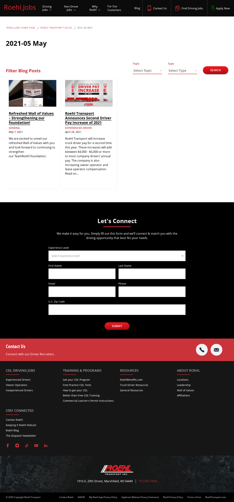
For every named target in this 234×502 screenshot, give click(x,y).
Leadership (184, 385)
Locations (182, 379)
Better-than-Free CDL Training (81, 395)
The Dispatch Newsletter (21, 435)
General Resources (131, 390)
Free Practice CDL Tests (77, 385)
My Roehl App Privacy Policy (103, 497)
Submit (117, 326)
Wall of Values (185, 390)
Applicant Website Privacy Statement (140, 497)
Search (215, 70)
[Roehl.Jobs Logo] (20, 12)
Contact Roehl (14, 419)
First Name (55, 265)
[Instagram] (17, 445)
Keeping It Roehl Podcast (21, 425)
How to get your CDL (75, 390)
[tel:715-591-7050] (202, 350)
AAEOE (81, 497)
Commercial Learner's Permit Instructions (88, 400)
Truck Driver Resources (134, 385)
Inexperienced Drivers (19, 390)
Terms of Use (194, 497)
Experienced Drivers (18, 379)
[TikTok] (27, 445)
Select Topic (142, 70)
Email (51, 283)
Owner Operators (16, 385)
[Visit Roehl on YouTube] (36, 445)
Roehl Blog (12, 430)
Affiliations (183, 395)
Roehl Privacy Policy (173, 497)
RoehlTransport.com (215, 497)
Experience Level (58, 247)
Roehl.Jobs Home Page (21, 27)
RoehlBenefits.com (131, 379)
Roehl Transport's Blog (56, 27)
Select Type (177, 70)
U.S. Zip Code (56, 301)
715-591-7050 (148, 481)
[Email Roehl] (216, 350)
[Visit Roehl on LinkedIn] (46, 445)
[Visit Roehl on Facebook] (8, 445)
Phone (122, 283)
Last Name (124, 265)
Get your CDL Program (76, 379)
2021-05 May (85, 27)
